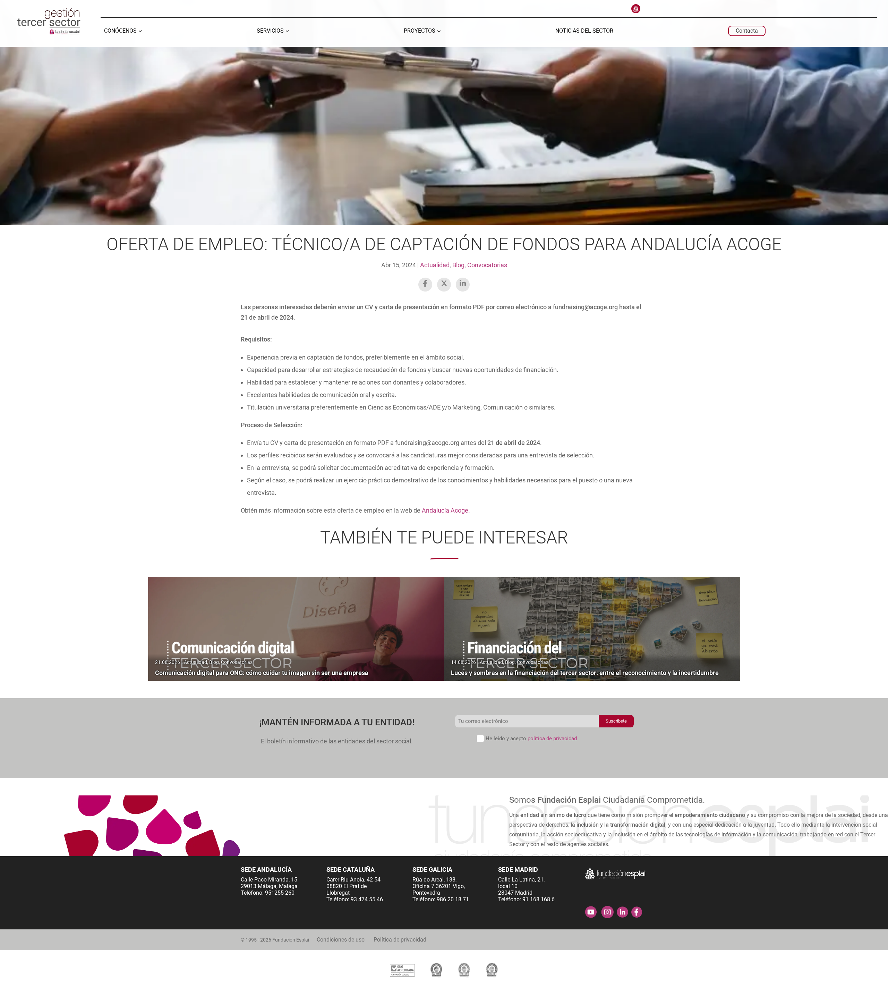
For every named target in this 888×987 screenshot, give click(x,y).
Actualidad (435, 265)
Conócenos (120, 31)
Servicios (270, 31)
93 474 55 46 (367, 899)
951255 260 (279, 892)
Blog (458, 265)
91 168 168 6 (538, 899)
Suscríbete (616, 721)
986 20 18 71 (453, 899)
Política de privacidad (400, 939)
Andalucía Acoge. (445, 510)
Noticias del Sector (584, 31)
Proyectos (419, 31)
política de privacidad (552, 738)
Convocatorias (487, 265)
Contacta (747, 30)
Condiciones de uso (341, 939)
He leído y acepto (531, 738)
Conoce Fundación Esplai (635, 8)
